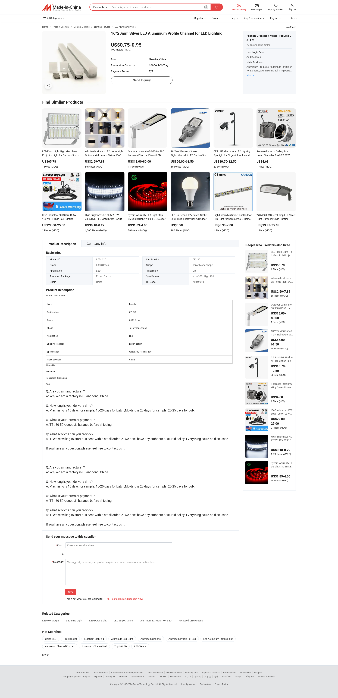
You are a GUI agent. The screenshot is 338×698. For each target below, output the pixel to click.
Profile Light (70, 638)
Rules (293, 18)
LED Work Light (50, 620)
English (86, 676)
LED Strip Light (74, 620)
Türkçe (238, 676)
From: (60, 545)
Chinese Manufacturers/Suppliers (127, 672)
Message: (58, 562)
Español (98, 676)
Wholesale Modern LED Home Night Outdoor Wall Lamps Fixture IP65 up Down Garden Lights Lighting (282, 280)
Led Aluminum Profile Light (218, 638)
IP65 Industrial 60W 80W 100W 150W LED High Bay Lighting (282, 412)
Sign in (292, 9)
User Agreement (188, 684)
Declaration (205, 684)
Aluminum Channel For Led (59, 646)
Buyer (215, 18)
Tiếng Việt (249, 676)
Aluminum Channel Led (94, 646)
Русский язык (137, 676)
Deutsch (163, 676)
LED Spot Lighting (94, 638)
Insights (258, 672)
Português (110, 676)
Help (232, 18)
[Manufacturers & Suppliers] (61, 7)
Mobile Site (245, 672)
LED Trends (140, 646)
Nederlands (175, 676)
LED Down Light (98, 620)
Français (123, 676)
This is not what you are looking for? (85, 598)
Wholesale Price (173, 672)
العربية (188, 676)
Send (71, 592)
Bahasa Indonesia (266, 676)
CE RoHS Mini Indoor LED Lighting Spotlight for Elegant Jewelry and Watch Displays (282, 359)
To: (62, 553)
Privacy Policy (221, 684)
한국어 (197, 676)
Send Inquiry (142, 80)
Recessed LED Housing (191, 620)
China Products (100, 672)
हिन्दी (216, 676)
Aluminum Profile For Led (182, 638)
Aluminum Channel (150, 638)
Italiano (151, 676)
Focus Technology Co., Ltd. (146, 684)
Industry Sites (191, 672)
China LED (50, 638)
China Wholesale (155, 672)
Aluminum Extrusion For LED (155, 620)
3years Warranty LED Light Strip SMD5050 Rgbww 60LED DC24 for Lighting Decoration (282, 464)
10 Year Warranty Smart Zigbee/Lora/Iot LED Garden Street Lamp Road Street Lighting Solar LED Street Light (282, 332)
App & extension (253, 18)
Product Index (229, 672)
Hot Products (82, 672)
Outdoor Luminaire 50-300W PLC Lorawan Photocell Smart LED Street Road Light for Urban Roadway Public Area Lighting (282, 306)
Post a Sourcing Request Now (125, 598)
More (249, 75)
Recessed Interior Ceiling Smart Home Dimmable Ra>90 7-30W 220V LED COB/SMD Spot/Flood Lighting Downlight (282, 385)
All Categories (54, 18)
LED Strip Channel (123, 620)
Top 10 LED (120, 646)
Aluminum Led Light (122, 638)
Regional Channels (211, 672)
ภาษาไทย (226, 676)
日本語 (207, 676)
